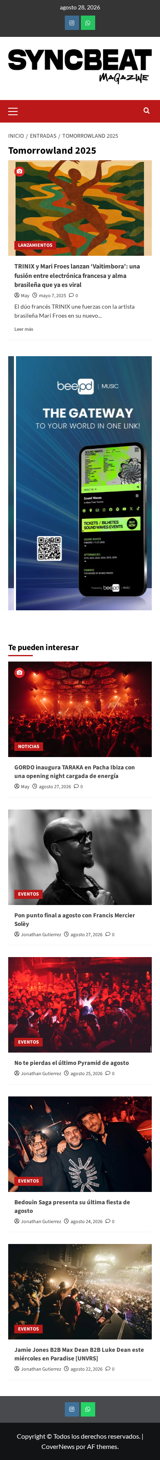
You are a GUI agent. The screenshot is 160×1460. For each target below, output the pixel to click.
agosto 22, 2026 (87, 1369)
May (25, 295)
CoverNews (58, 1446)
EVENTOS (28, 894)
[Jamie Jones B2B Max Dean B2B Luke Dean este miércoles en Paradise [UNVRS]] (80, 1291)
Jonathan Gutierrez (41, 934)
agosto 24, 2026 (87, 1221)
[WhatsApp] (88, 23)
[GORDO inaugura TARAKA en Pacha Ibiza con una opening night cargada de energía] (80, 709)
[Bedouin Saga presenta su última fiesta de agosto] (80, 1144)
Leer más (23, 329)
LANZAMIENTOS (35, 245)
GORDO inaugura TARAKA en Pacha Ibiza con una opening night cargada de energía (74, 771)
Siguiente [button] (141, 487)
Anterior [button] (18, 487)
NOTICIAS (28, 746)
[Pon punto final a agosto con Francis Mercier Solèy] (80, 857)
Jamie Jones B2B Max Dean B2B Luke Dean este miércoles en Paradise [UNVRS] (79, 1354)
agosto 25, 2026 (87, 1073)
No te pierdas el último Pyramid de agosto (71, 1063)
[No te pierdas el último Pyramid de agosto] (80, 1005)
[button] (16, 110)
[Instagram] (72, 23)
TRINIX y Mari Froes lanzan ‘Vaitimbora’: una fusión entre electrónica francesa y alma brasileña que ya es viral (77, 275)
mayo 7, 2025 (52, 295)
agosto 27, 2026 (55, 786)
